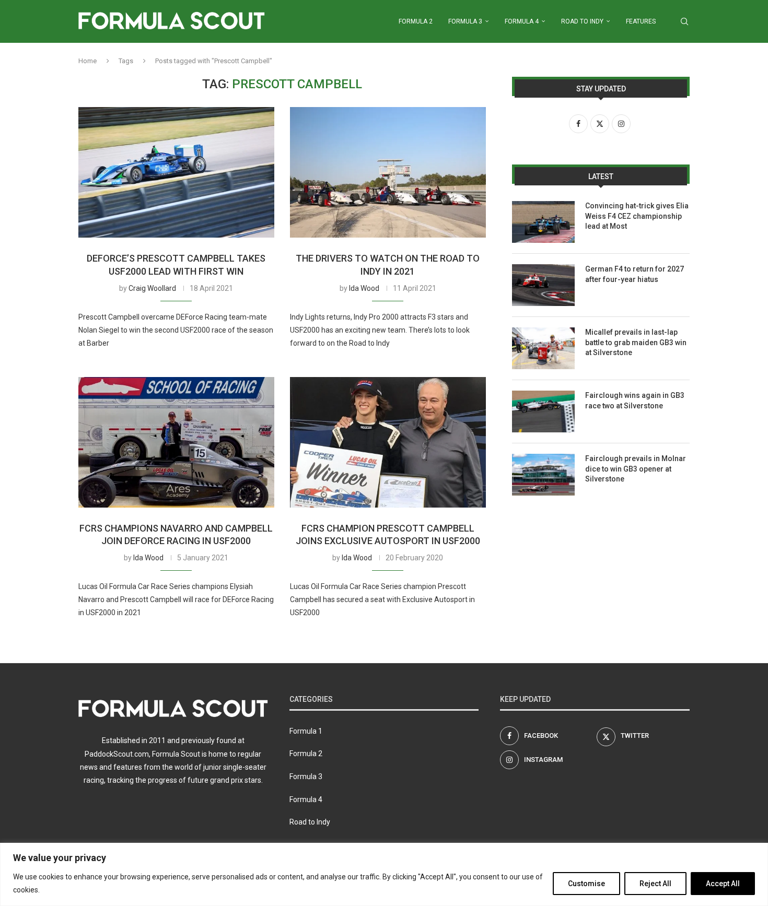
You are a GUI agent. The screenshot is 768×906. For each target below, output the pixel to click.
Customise (586, 883)
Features (641, 21)
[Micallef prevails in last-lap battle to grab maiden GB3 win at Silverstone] (543, 348)
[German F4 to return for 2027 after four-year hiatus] (543, 285)
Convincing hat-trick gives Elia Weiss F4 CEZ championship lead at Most (637, 216)
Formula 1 (305, 731)
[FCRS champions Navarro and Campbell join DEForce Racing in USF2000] (176, 442)
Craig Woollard (152, 288)
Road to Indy (582, 21)
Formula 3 (465, 21)
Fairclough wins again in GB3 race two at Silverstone (634, 400)
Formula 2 (416, 21)
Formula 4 (522, 21)
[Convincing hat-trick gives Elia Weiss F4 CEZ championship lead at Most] (543, 222)
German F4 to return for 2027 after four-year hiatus (634, 274)
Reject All (655, 883)
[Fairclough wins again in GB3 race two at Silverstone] (543, 411)
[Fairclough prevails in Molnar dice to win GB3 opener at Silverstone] (543, 475)
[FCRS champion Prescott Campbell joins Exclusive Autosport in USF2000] (388, 442)
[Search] (684, 21)
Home (87, 61)
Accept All (723, 883)
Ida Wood (364, 288)
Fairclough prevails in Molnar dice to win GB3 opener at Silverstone (635, 468)
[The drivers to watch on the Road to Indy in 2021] (388, 172)
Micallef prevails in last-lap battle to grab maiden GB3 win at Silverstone (635, 342)
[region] (384, 874)
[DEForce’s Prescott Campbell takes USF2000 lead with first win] (176, 172)
